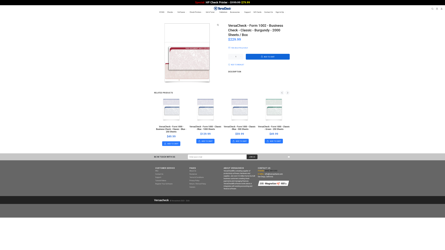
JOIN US (252, 157)
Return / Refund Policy (197, 184)
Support (158, 177)
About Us (192, 171)
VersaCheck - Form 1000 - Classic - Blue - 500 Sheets (240, 127)
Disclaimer (193, 174)
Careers (192, 187)
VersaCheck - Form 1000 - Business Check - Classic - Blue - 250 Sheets (171, 129)
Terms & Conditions (196, 177)
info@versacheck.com (274, 174)
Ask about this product (239, 48)
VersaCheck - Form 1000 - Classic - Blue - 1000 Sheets (205, 127)
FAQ (156, 171)
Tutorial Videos (160, 180)
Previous (282, 93)
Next (287, 93)
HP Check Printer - (222, 2)
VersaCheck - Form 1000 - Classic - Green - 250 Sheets (274, 127)
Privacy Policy (194, 180)
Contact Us (159, 174)
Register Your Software (164, 184)
